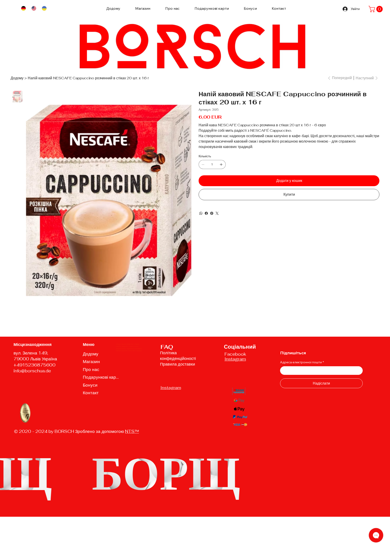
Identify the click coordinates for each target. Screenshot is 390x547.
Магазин (91, 361)
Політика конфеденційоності (178, 355)
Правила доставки (177, 364)
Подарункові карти (101, 377)
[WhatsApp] (201, 213)
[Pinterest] (211, 213)
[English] (33, 8)
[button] (376, 9)
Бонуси (90, 385)
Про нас (91, 369)
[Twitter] (217, 213)
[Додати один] (221, 164)
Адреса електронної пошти (302, 362)
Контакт (91, 393)
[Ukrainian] (44, 8)
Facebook (235, 354)
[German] (23, 8)
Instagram (170, 387)
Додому (90, 354)
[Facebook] (206, 213)
